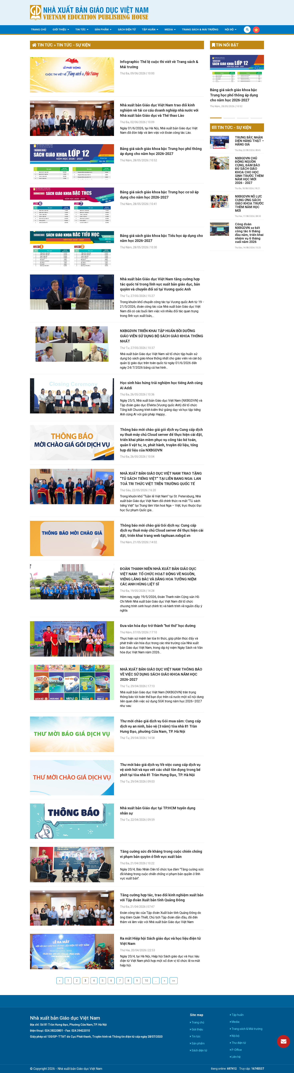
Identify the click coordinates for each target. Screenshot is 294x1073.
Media (169, 29)
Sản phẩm (102, 29)
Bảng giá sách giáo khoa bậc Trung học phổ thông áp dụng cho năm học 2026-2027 (234, 95)
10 (146, 980)
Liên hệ (235, 1056)
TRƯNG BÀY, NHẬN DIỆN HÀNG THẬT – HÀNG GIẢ (249, 141)
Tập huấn (149, 29)
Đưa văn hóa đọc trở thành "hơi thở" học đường (158, 626)
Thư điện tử (238, 1042)
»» (173, 980)
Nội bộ (229, 29)
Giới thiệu (60, 29)
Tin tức (80, 29)
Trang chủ (38, 29)
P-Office (236, 1049)
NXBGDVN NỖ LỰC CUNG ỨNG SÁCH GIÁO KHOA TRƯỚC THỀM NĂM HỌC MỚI (249, 203)
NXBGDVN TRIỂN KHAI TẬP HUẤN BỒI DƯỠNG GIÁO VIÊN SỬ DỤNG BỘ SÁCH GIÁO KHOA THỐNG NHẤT (161, 336)
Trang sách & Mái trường (200, 29)
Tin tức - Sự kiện (234, 127)
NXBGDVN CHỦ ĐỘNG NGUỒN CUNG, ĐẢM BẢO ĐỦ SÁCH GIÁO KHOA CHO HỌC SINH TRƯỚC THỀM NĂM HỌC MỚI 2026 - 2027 (249, 171)
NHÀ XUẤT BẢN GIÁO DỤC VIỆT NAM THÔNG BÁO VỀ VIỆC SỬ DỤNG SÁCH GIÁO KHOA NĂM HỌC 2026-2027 (161, 674)
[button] (216, 115)
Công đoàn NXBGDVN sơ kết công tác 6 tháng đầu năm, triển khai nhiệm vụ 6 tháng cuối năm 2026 (249, 233)
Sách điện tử (127, 29)
